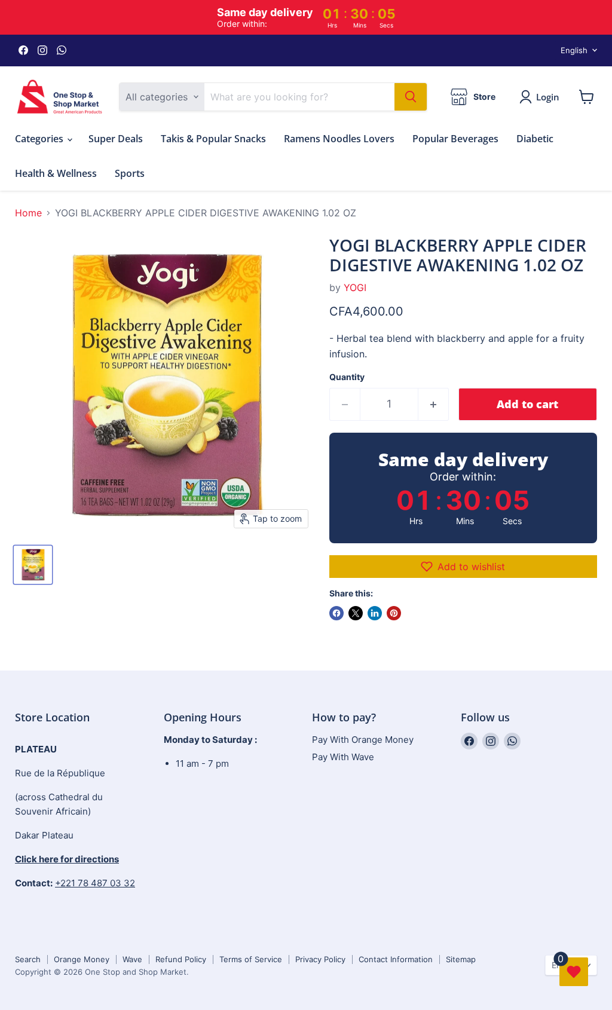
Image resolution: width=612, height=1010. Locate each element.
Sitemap (461, 959)
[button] (463, 566)
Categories (40, 138)
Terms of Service (250, 959)
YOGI (355, 287)
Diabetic (534, 138)
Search (28, 959)
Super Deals (115, 138)
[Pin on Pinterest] (394, 613)
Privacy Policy (320, 959)
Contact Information (396, 959)
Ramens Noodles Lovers (339, 138)
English (574, 50)
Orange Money (81, 959)
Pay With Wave (343, 757)
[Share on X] (355, 613)
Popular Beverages (455, 138)
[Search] (410, 97)
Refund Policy (180, 959)
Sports (130, 173)
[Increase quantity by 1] (433, 404)
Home (28, 212)
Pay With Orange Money (363, 739)
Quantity (347, 377)
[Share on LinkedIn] (375, 613)
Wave (132, 959)
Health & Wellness (56, 173)
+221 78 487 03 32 (95, 883)
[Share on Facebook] (336, 613)
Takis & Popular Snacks (213, 138)
